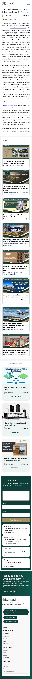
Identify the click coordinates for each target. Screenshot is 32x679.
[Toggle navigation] (28, 3)
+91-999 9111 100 (11, 617)
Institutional (6, 643)
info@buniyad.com (11, 621)
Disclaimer (6, 664)
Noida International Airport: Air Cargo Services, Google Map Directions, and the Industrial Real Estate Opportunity (15, 297)
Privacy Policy (7, 669)
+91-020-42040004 (10, 544)
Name (4, 503)
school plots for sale (18, 28)
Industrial (5, 639)
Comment (6, 489)
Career (5, 655)
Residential (6, 641)
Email (4, 511)
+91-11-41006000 (9, 555)
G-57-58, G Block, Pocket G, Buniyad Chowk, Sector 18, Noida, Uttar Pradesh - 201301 (15, 612)
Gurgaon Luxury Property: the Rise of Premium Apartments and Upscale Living (15, 268)
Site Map (5, 666)
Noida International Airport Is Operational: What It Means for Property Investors (13, 326)
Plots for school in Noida (9, 105)
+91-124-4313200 (9, 566)
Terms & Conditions (8, 671)
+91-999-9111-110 (9, 532)
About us (5, 650)
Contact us (6, 657)
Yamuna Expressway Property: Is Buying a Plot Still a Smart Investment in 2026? (15, 188)
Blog (4, 652)
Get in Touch (8, 591)
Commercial (6, 636)
